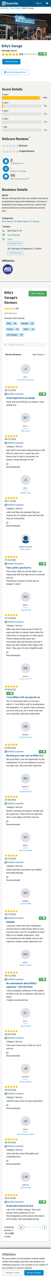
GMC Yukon (25, 431)
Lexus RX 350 (26, 610)
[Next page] (44, 1227)
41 (40, 1227)
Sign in (39, 3)
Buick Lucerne (25, 549)
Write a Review (11, 61)
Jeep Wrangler (25, 1187)
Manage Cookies (13, 1273)
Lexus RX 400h (25, 904)
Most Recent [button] (38, 354)
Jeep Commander (25, 850)
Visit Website (13, 235)
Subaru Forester (26, 965)
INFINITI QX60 (25, 493)
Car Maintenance (21, 221)
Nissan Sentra (25, 1026)
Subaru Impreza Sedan (25, 1134)
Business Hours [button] (15, 243)
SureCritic (5, 8)
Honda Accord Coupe (25, 380)
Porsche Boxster (25, 737)
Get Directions (15, 253)
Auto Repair (16, 8)
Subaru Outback (26, 1082)
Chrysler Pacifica (25, 792)
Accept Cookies (34, 1273)
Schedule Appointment (16, 72)
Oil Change (34, 221)
